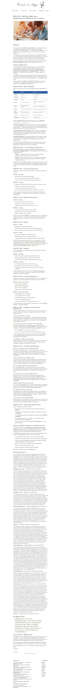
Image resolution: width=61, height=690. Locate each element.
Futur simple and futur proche (21, 285)
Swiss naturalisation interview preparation (29, 419)
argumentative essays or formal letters (33, 241)
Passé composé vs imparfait (21, 283)
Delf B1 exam (43, 670)
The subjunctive (18, 293)
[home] (30, 5)
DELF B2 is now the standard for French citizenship (29, 334)
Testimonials (41, 10)
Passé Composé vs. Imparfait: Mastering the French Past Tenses (22, 668)
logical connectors (22, 238)
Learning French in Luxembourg (20, 683)
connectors (33, 440)
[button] (15, 11)
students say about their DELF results (28, 449)
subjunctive (40, 440)
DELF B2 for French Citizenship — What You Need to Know (28, 628)
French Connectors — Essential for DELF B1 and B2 (26, 630)
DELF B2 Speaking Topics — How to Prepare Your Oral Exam (28, 620)
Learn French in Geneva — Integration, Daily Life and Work (22, 663)
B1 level (20, 318)
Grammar (44, 672)
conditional (24, 287)
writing (38, 438)
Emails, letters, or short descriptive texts (24, 226)
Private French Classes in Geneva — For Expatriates (22, 687)
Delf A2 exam (43, 663)
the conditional (30, 441)
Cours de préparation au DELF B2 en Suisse (21, 682)
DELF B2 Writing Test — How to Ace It (29, 245)
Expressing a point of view (21, 257)
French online (15, 10)
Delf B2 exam (43, 668)
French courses (32, 10)
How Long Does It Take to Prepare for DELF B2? (21, 665)
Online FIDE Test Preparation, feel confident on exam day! (21, 675)
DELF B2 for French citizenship (34, 387)
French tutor (24, 10)
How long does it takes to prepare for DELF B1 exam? (21, 672)
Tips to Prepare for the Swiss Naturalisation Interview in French (22, 670)
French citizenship (39, 57)
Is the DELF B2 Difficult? (20, 631)
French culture (43, 676)
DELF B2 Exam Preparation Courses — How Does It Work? (28, 622)
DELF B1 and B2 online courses (22, 433)
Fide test (44, 664)
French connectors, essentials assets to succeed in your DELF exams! (21, 677)
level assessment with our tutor (20, 143)
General (43, 673)
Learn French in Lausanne (19, 685)
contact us (43, 643)
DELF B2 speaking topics (39, 271)
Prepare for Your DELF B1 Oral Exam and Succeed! (22, 680)
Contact (47, 10)
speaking (45, 438)
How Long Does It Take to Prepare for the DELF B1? (26, 626)
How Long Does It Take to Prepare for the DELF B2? (26, 624)
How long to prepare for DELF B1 (27, 379)
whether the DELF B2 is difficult (25, 395)
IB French (44, 666)
